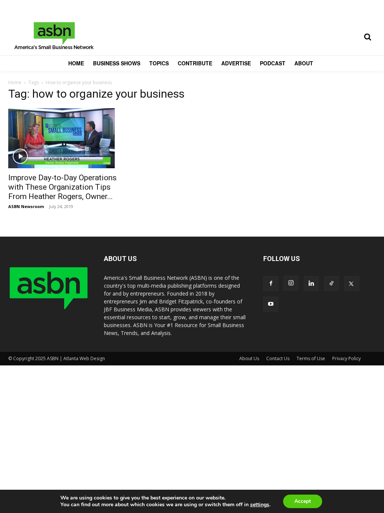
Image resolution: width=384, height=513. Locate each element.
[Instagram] (291, 283)
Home (14, 82)
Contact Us (278, 358)
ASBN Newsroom (26, 206)
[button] (367, 37)
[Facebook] (270, 283)
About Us (249, 358)
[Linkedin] (311, 283)
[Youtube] (270, 304)
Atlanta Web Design (84, 358)
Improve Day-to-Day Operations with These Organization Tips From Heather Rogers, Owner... (62, 187)
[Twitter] (351, 283)
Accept (302, 501)
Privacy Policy (346, 358)
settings (259, 504)
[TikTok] (331, 283)
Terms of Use (311, 358)
